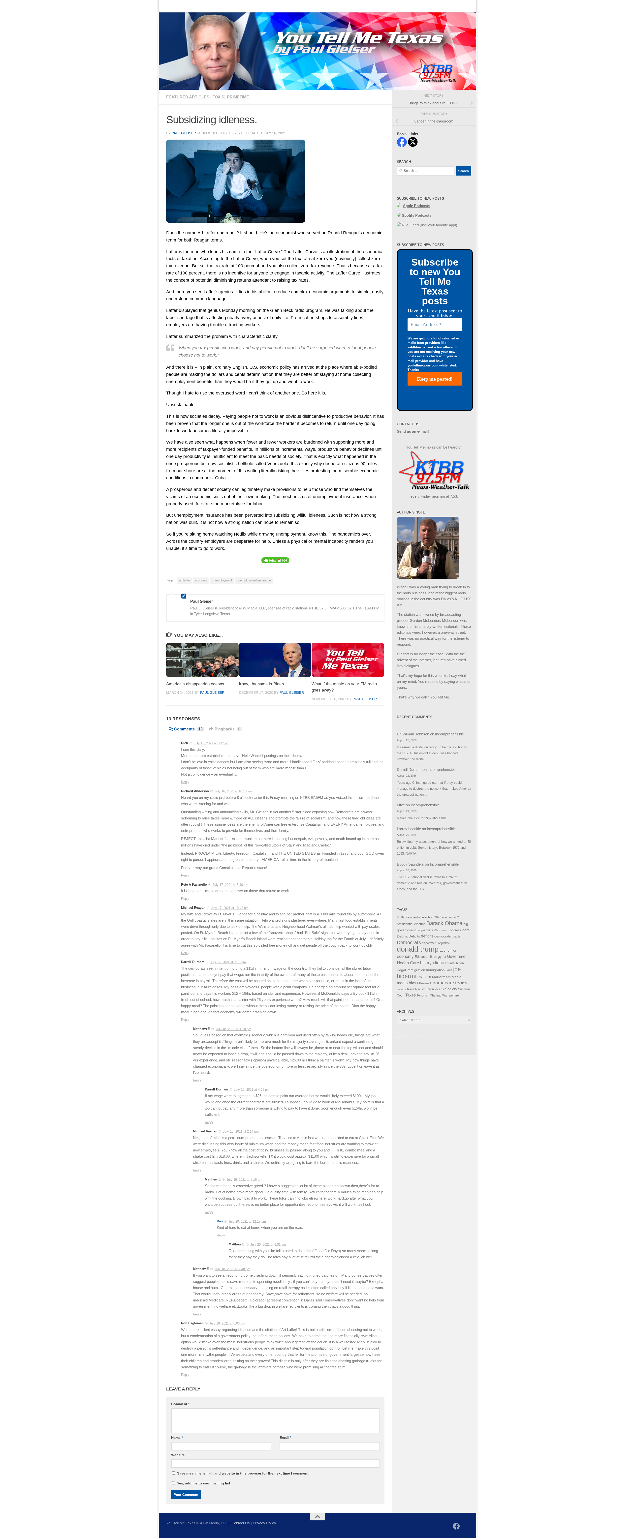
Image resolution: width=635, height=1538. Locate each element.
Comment (180, 1404)
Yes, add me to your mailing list (203, 1483)
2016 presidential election (415, 917)
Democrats (409, 942)
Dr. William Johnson (413, 734)
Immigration (435, 970)
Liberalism (421, 976)
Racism (420, 989)
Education (422, 957)
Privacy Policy (264, 1523)
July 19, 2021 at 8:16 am (244, 1179)
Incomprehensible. (450, 734)
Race (410, 989)
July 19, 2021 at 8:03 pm (227, 1323)
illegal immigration (411, 970)
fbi (444, 956)
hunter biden (455, 963)
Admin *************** (414, 1037)
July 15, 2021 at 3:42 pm (211, 743)
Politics (461, 983)
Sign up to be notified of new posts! (237, 6)
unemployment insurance (254, 580)
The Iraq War (439, 995)
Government (458, 956)
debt (465, 930)
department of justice (436, 943)
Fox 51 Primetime (230, 97)
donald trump (418, 949)
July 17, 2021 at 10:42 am (230, 908)
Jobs (449, 970)
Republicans (435, 989)
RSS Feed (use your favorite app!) (429, 225)
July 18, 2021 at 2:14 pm (241, 1131)
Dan (220, 1221)
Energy (436, 957)
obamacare (442, 982)
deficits (427, 936)
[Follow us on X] (465, 1527)
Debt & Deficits (408, 936)
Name (177, 1438)
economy (201, 580)
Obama (423, 983)
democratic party (447, 936)
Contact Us (189, 6)
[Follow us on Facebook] (456, 1526)
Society (451, 989)
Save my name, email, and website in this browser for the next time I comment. (243, 1473)
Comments (188, 729)
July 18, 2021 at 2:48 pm (232, 1269)
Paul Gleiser (184, 133)
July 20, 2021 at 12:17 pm (247, 1221)
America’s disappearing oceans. (195, 684)
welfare (454, 995)
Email (285, 1438)
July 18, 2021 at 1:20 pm (233, 1029)
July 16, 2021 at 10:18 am (233, 791)
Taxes (410, 995)
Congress (454, 930)
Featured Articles (187, 97)
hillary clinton (433, 962)
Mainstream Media (446, 977)
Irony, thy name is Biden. (262, 684)
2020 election (443, 917)
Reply (185, 782)
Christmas (440, 930)
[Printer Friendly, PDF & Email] (275, 560)
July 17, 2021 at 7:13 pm (228, 962)
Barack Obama (444, 923)
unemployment (222, 580)
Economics (448, 950)
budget (421, 930)
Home (167, 6)
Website (178, 1455)
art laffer (184, 580)
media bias (406, 983)
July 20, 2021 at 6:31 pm (268, 1244)
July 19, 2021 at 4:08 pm (252, 1089)
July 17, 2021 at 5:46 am (230, 885)
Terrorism (423, 995)
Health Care (408, 962)
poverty (401, 989)
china (429, 930)
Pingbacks (227, 729)
